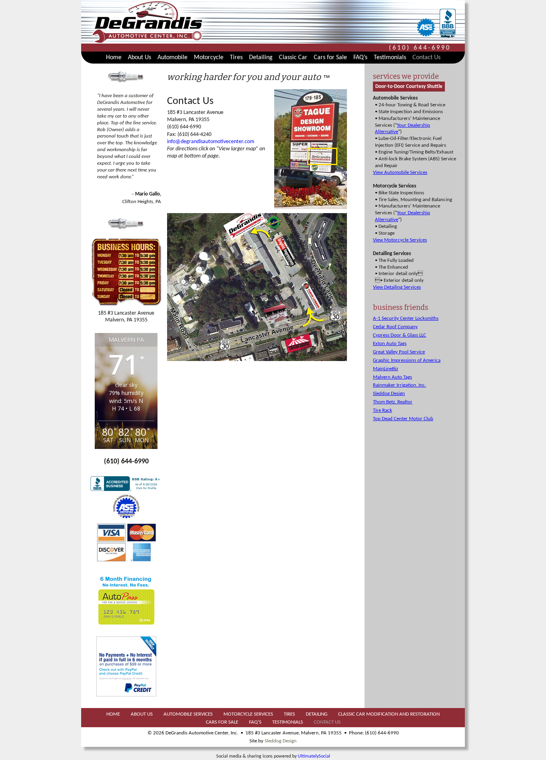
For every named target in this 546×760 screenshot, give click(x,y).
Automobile (172, 57)
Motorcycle (208, 57)
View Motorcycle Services (400, 240)
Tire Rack (382, 410)
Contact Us (426, 57)
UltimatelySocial (314, 756)
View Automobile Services (400, 172)
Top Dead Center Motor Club (403, 418)
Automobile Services (188, 714)
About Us (139, 57)
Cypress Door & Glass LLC (399, 335)
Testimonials (390, 57)
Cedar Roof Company (395, 326)
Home (114, 57)
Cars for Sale (330, 57)
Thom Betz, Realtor (392, 402)
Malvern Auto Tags (392, 377)
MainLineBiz (385, 368)
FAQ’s (360, 57)
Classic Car (293, 57)
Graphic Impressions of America (406, 360)
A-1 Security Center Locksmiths (405, 318)
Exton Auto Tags (390, 343)
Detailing (261, 57)
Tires (236, 57)
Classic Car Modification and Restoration (389, 714)
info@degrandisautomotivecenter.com (210, 142)
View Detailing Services (397, 287)
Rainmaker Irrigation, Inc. (399, 385)
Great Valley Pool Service (399, 352)
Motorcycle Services (248, 714)
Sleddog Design (389, 393)
